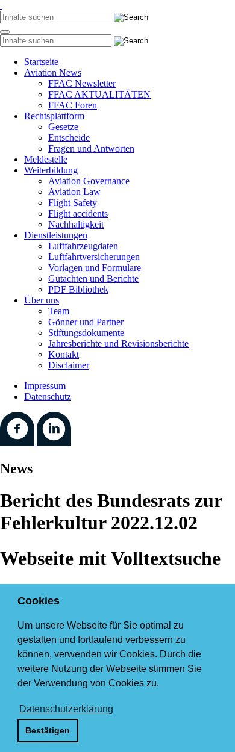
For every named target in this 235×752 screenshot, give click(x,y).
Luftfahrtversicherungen (94, 257)
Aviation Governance (89, 181)
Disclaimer (68, 365)
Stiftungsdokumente (86, 333)
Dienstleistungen (55, 235)
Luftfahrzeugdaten (83, 246)
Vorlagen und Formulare (94, 268)
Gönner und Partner (86, 322)
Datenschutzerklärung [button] (66, 709)
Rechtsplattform (54, 116)
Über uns (41, 300)
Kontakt (63, 354)
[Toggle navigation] (5, 32)
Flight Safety (72, 202)
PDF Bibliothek (78, 289)
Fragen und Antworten (91, 148)
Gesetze (63, 127)
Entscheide (69, 137)
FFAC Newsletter (82, 83)
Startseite (41, 62)
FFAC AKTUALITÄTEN (99, 94)
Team (58, 311)
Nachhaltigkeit (76, 224)
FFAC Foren (72, 105)
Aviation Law (74, 192)
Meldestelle (45, 159)
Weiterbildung (51, 170)
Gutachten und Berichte (93, 278)
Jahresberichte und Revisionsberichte (118, 343)
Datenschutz (47, 396)
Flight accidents (78, 213)
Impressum (45, 386)
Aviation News (52, 72)
